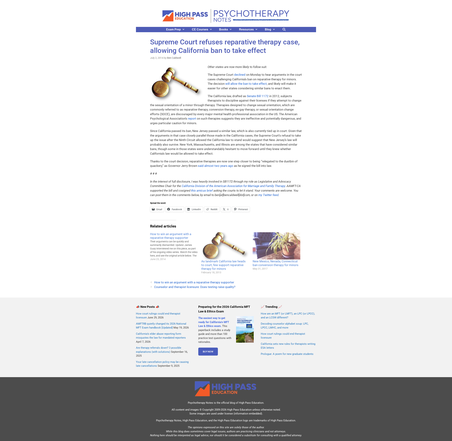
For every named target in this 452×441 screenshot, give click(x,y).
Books (223, 29)
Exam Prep (173, 29)
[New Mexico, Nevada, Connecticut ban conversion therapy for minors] (276, 246)
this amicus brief (202, 190)
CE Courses (200, 29)
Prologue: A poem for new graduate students (287, 354)
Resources (246, 29)
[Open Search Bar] (284, 29)
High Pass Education (251, 402)
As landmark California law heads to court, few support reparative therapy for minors (223, 265)
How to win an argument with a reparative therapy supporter (194, 282)
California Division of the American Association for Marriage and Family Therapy (233, 186)
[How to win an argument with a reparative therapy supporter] (175, 246)
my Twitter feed (268, 195)
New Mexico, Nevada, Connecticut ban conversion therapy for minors (275, 263)
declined (239, 74)
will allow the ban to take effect (246, 83)
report (192, 118)
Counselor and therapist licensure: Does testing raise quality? (194, 287)
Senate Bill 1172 (258, 96)
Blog (268, 29)
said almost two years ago (215, 166)
